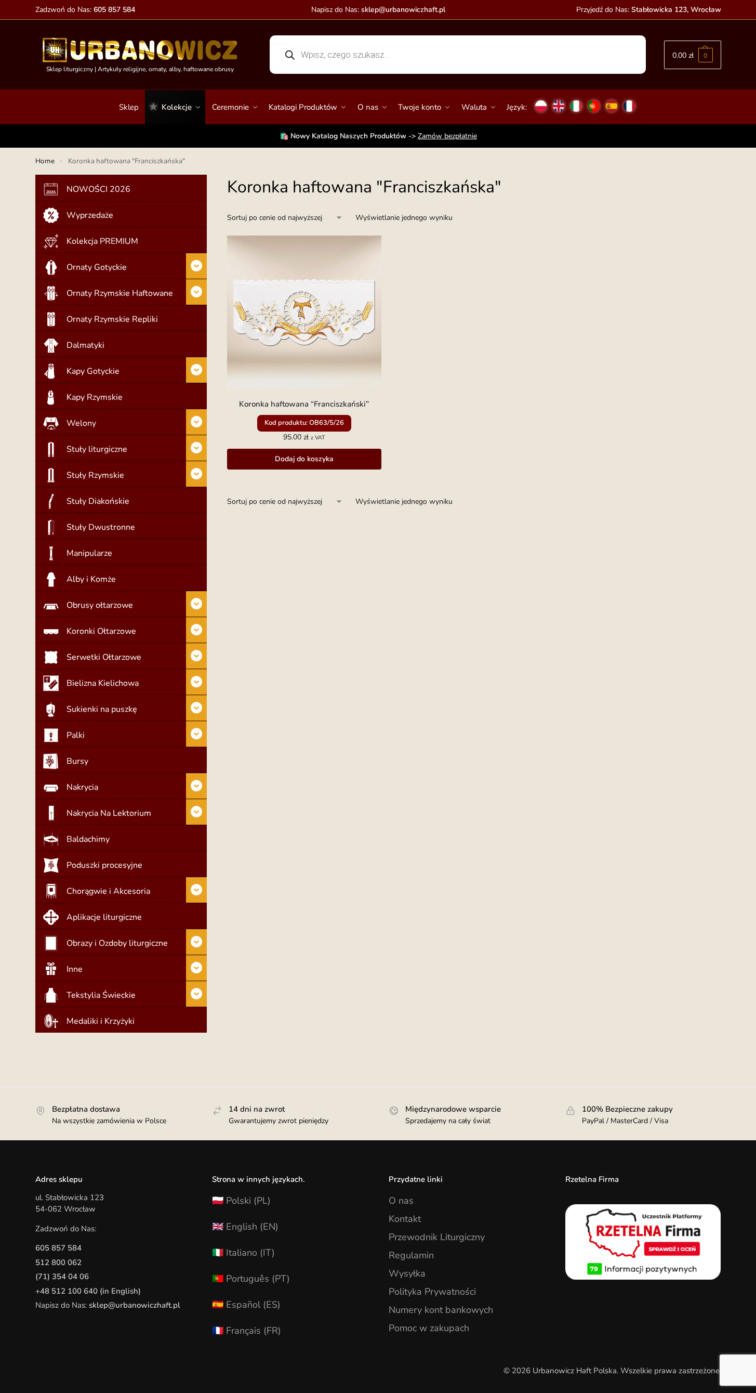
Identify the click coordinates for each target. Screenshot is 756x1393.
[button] (692, 55)
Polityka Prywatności (432, 1291)
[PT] (594, 102)
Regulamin (411, 1255)
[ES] (611, 102)
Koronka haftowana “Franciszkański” (304, 404)
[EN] (558, 102)
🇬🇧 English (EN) (245, 1226)
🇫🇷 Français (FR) (246, 1330)
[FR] (629, 102)
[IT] (576, 102)
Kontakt (405, 1219)
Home (45, 161)
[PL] (541, 102)
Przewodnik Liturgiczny (437, 1237)
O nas (401, 1200)
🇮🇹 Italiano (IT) (243, 1252)
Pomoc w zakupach (429, 1328)
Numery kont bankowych (441, 1310)
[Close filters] (210, 181)
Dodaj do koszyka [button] (304, 459)
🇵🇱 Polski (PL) (241, 1200)
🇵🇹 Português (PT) (251, 1278)
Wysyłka (407, 1273)
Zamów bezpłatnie (447, 136)
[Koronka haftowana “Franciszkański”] (304, 313)
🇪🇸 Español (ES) (246, 1304)
